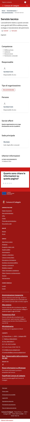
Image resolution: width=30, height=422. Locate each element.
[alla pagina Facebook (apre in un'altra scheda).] (3, 365)
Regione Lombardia (7, 2)
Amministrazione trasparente (12, 295)
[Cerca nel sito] (27, 6)
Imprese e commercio (8, 265)
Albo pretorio (6, 305)
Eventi (4, 289)
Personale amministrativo (9, 221)
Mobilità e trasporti (7, 268)
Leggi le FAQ (5, 398)
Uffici (3, 216)
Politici (4, 218)
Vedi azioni (14, 31)
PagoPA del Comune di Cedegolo (13, 375)
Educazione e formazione (9, 260)
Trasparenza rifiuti (8, 314)
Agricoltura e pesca (7, 242)
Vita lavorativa (6, 278)
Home (3, 11)
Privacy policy (5, 391)
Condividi (5, 31)
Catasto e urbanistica (8, 255)
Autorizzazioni (6, 252)
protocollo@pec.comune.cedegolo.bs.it (15, 352)
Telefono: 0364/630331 (10, 339)
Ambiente (4, 245)
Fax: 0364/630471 (9, 342)
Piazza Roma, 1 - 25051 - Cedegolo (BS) (16, 336)
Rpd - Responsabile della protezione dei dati (15, 357)
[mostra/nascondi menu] (3, 6)
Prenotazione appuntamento (9, 404)
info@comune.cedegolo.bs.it (12, 350)
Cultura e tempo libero (8, 258)
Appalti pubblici (6, 250)
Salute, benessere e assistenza (10, 271)
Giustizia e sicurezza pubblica (10, 263)
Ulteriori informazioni (7, 420)
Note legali (4, 388)
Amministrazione (11, 11)
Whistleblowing (7, 326)
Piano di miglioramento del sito (9, 408)
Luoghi (4, 286)
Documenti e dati (7, 224)
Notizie (4, 232)
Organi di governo (7, 211)
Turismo (4, 276)
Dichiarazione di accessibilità (8, 395)
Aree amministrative (7, 13)
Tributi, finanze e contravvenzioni (11, 273)
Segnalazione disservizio (7, 401)
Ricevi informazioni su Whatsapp (14, 368)
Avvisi (3, 234)
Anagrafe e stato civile (8, 247)
